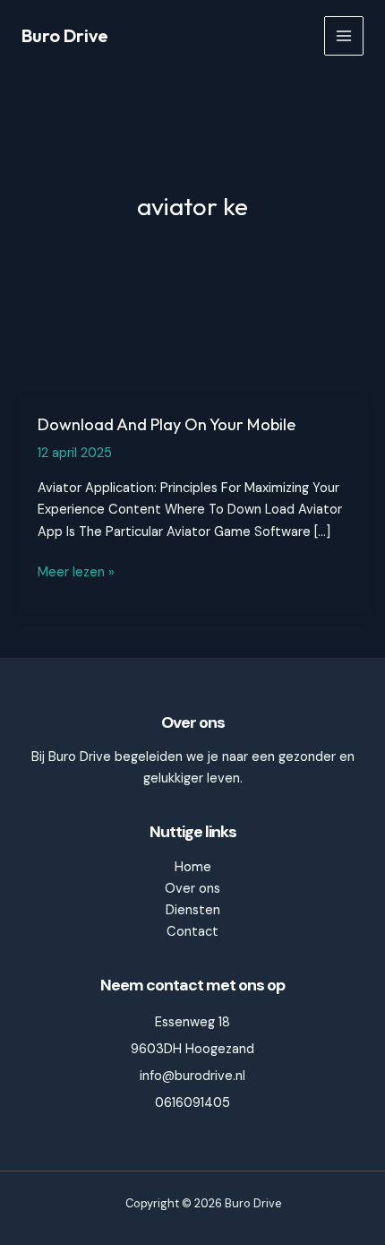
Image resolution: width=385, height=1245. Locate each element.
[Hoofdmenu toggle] (344, 36)
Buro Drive (64, 35)
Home (193, 867)
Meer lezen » (76, 573)
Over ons (192, 888)
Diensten (193, 910)
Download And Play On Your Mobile (166, 424)
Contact (192, 931)
